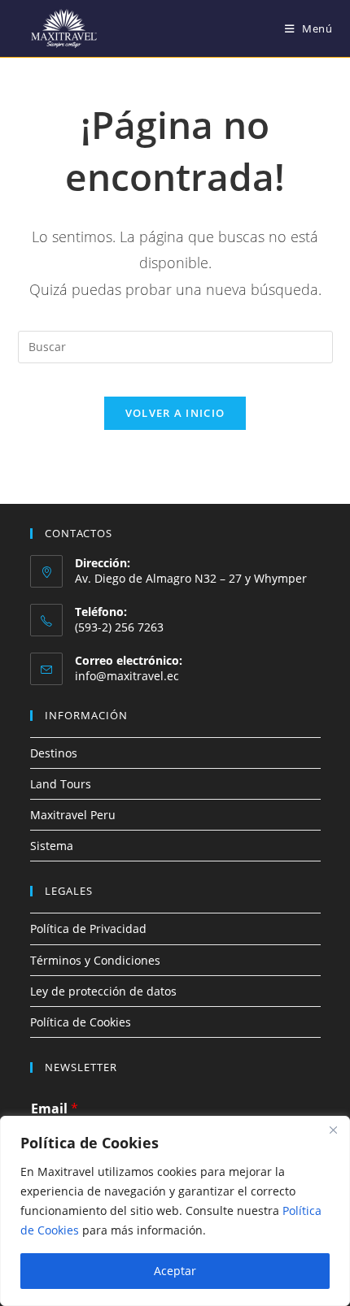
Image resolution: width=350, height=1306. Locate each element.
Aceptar (175, 1270)
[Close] (333, 1129)
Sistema (51, 845)
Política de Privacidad (88, 928)
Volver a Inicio (175, 413)
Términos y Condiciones (95, 960)
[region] (175, 1211)
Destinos (53, 753)
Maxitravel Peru (73, 814)
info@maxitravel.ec (127, 675)
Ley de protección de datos (103, 991)
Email (54, 1108)
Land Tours (60, 784)
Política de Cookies (80, 1022)
